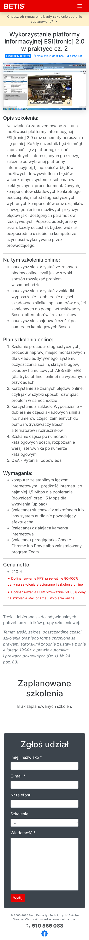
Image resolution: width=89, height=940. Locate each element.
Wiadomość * (23, 832)
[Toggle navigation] (80, 6)
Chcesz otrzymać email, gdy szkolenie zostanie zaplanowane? (44, 19)
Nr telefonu (21, 794)
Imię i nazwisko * (26, 757)
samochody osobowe (18, 55)
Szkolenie (19, 813)
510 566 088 (44, 926)
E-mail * (18, 776)
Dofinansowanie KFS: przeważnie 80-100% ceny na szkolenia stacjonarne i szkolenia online (45, 581)
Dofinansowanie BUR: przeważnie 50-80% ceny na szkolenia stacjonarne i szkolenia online (47, 595)
